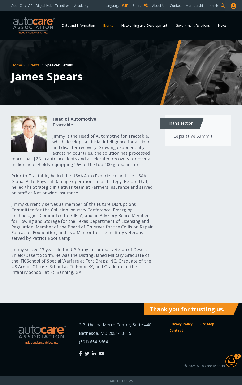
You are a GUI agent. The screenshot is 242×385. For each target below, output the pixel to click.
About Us (159, 5)
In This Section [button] (181, 123)
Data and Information (78, 25)
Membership (195, 5)
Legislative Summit (192, 136)
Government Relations (193, 25)
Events (108, 25)
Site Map (206, 324)
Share (138, 5)
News (222, 25)
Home (17, 65)
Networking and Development (144, 25)
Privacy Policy (181, 324)
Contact (176, 5)
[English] (117, 14)
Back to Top (119, 380)
